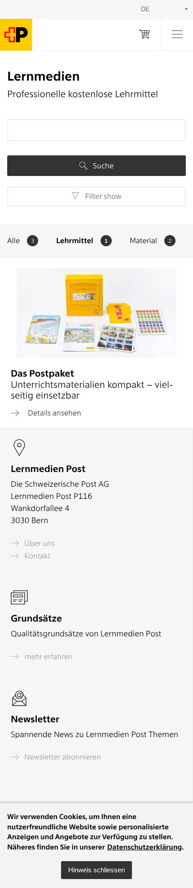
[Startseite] (16, 35)
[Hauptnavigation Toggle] (177, 35)
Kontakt (36, 556)
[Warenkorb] (144, 35)
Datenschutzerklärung (144, 847)
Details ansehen (53, 412)
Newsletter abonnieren (61, 757)
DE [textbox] (145, 9)
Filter (102, 196)
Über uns (38, 543)
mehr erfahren (47, 656)
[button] (96, 870)
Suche (102, 165)
